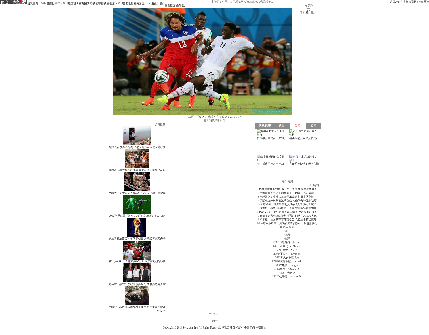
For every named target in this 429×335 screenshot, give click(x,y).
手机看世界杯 (308, 12)
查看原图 (170, 5)
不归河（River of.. (290, 253)
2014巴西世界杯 (50, 3)
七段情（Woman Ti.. (290, 276)
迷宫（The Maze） (290, 246)
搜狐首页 (423, 1)
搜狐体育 (32, 3)
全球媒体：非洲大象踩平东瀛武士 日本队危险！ (288, 196)
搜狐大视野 (158, 3)
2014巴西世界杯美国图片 (132, 3)
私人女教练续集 (289, 257)
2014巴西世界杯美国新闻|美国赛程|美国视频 (89, 3)
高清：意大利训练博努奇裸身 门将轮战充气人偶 (288, 215)
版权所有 (238, 327)
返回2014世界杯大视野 (403, 1)
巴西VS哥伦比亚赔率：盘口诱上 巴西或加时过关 (288, 211)
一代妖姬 (289, 272)
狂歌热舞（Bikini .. (290, 242)
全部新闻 (249, 327)
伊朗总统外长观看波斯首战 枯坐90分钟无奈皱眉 (288, 200)
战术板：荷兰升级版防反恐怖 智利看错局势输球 (288, 208)
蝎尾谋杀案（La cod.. (290, 261)
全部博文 (261, 327)
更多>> (161, 310)
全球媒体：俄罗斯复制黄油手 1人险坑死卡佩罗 (288, 204)
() (308, 9)
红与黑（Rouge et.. (290, 265)
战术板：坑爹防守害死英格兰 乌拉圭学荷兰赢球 (288, 219)
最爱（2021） (290, 250)
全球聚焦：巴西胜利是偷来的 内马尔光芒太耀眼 (288, 192)
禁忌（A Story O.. (290, 269)
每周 (287, 234)
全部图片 (181, 5)
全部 (287, 238)
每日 (287, 231)
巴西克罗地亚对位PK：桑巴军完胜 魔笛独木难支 (288, 189)
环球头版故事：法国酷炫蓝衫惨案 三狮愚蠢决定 (288, 223)
